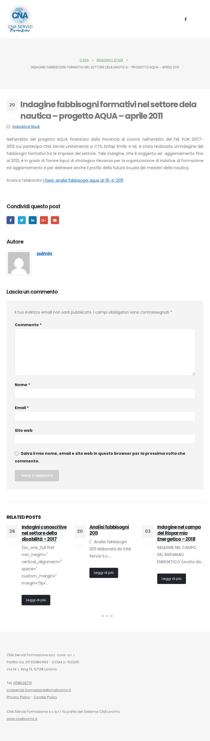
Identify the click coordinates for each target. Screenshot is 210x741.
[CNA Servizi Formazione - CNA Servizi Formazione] (20, 19)
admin (44, 253)
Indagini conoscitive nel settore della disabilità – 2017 (44, 533)
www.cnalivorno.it (22, 718)
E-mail (55, 220)
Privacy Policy (18, 697)
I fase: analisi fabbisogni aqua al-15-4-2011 (83, 180)
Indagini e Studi (26, 126)
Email (22, 407)
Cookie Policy (45, 697)
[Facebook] (185, 19)
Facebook (10, 220)
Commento (28, 325)
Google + (44, 220)
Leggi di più (36, 600)
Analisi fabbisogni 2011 (109, 530)
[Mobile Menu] (198, 19)
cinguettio (22, 220)
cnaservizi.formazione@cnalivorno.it (39, 690)
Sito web (24, 430)
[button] (98, 615)
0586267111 (22, 683)
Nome (22, 384)
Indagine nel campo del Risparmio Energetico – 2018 (179, 533)
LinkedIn (33, 220)
